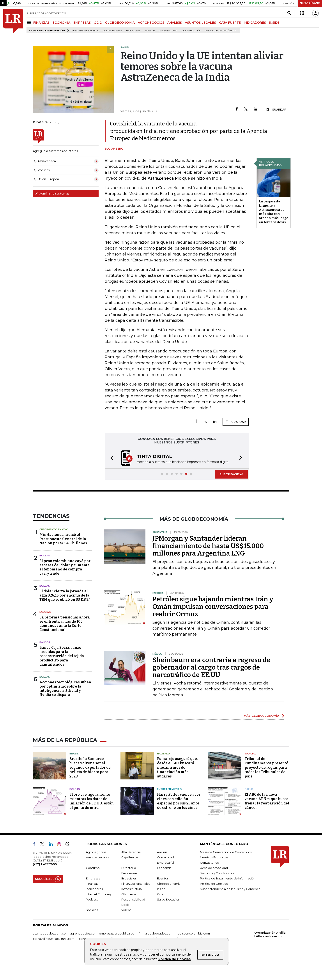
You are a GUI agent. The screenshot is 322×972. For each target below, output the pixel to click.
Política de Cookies (174, 959)
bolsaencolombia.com (194, 933)
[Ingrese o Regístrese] (315, 13)
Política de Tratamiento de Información (227, 878)
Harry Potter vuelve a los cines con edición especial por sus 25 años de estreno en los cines (178, 801)
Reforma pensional (85, 30)
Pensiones (133, 30)
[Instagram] (60, 845)
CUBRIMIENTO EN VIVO (53, 529)
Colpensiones (112, 30)
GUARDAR (278, 109)
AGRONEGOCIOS (151, 23)
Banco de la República (220, 30)
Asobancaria (168, 30)
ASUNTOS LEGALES (200, 23)
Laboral (45, 611)
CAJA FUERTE (230, 23)
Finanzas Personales (135, 883)
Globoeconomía (168, 883)
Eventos (162, 878)
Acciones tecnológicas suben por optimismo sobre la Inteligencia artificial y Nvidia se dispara (65, 688)
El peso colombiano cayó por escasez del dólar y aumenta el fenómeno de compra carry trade (64, 567)
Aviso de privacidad (214, 868)
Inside (161, 889)
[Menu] (30, 22)
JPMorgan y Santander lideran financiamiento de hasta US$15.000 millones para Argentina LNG (208, 545)
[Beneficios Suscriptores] (302, 13)
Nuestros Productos (214, 857)
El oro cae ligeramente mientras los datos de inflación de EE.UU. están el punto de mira (91, 801)
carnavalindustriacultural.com (53, 938)
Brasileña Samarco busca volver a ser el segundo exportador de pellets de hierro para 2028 (90, 767)
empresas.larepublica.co (116, 933)
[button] (111, 458)
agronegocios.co (82, 933)
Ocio (160, 894)
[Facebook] (237, 109)
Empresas (93, 878)
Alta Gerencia (131, 852)
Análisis (162, 852)
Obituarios (128, 894)
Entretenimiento (169, 789)
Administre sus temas (54, 193)
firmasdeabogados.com (156, 933)
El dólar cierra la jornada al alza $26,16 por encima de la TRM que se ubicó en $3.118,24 (65, 595)
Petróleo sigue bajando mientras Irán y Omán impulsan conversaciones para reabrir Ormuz (212, 606)
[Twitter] (246, 109)
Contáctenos (209, 862)
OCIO (98, 23)
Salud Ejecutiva (168, 899)
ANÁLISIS (174, 23)
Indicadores (94, 889)
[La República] (13, 21)
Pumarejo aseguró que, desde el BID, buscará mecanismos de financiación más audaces (177, 767)
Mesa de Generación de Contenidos (225, 852)
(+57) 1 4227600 (45, 864)
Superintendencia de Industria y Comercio (230, 889)
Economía (164, 868)
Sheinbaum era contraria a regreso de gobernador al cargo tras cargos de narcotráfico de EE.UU (211, 667)
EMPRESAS (82, 23)
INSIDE (274, 23)
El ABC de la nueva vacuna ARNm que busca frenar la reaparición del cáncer (267, 801)
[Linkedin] (255, 109)
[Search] (289, 13)
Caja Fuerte (129, 857)
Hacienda (163, 753)
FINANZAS (41, 23)
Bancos (150, 30)
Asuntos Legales (97, 857)
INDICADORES (255, 23)
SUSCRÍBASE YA (231, 474)
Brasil (73, 753)
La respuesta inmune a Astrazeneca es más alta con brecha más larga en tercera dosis (273, 211)
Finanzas (92, 883)
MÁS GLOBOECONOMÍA (261, 715)
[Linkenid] (52, 845)
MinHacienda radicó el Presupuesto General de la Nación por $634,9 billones (63, 538)
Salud (249, 789)
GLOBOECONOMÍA (120, 23)
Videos (126, 910)
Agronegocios (96, 852)
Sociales (92, 910)
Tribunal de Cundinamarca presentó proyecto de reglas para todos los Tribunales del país (266, 767)
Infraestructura (131, 889)
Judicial (250, 753)
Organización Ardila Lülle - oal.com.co (270, 934)
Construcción (191, 30)
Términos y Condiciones (217, 873)
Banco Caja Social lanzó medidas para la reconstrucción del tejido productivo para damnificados (61, 655)
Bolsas (44, 555)
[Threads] (69, 845)
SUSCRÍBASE (310, 3)
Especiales (128, 878)
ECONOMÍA (61, 23)
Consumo (93, 868)
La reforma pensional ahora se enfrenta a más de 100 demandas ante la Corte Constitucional (64, 623)
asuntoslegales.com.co (49, 933)
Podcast (92, 899)
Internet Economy (98, 894)
